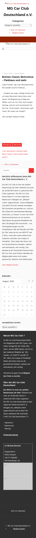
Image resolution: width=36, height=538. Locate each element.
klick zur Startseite (11, 164)
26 (13, 310)
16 (31, 301)
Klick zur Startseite (18, 30)
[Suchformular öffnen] (33, 40)
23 (31, 306)
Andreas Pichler (19, 73)
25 (9, 310)
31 (22, 292)
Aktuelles (7, 145)
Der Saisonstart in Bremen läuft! (15, 151)
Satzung (7, 429)
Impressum (8, 423)
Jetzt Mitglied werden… (11, 265)
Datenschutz (9, 426)
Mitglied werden (18, 33)
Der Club (17, 145)
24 (4, 310)
